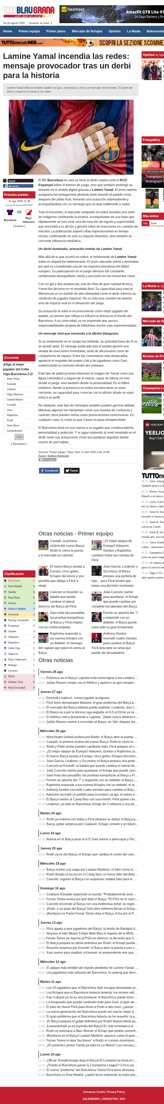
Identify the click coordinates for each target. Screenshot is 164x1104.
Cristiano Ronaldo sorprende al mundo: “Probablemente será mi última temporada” (104, 894)
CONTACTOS (110, 1098)
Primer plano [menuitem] (56, 31)
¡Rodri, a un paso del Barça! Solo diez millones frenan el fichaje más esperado (101, 908)
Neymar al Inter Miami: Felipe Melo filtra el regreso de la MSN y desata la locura (102, 933)
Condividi (51, 470)
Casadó (11, 404)
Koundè (11, 384)
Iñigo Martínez (15, 394)
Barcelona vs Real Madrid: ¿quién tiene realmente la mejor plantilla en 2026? (101, 1074)
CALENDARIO (91, 1098)
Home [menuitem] (7, 31)
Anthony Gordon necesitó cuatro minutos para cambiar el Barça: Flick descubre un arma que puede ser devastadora (114, 643)
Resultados (19, 443)
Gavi (9, 409)
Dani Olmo (13, 425)
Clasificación (14, 574)
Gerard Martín (15, 399)
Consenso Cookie (94, 1091)
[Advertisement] (19, 291)
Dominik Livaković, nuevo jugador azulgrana (77, 698)
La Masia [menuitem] (133, 31)
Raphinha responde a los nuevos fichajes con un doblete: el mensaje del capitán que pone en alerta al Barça (61, 643)
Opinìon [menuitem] (115, 31)
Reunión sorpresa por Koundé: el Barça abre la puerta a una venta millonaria (100, 947)
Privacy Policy (116, 1091)
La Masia (149, 286)
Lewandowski (14, 430)
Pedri (10, 420)
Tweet (73, 470)
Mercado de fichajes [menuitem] (87, 31)
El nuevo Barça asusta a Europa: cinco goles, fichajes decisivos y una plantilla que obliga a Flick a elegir (61, 576)
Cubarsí (11, 389)
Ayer (153, 223)
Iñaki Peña (13, 378)
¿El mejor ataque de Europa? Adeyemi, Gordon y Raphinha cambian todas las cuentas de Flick (113, 550)
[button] (19, 437)
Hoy (145, 223)
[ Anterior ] (19, 226)
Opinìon (149, 54)
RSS (122, 1098)
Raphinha (12, 415)
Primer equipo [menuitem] (29, 31)
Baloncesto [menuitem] (155, 31)
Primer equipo (57, 452)
